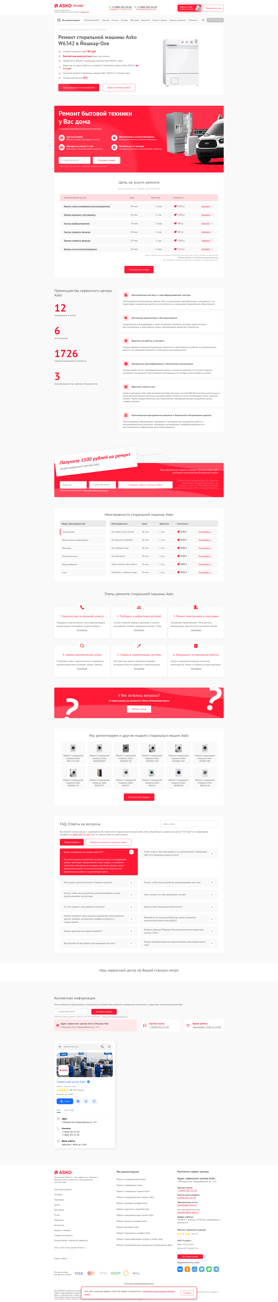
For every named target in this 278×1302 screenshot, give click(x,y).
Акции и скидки (159, 20)
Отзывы (124, 20)
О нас (114, 20)
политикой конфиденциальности (95, 490)
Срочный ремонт (92, 20)
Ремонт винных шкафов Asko (132, 1221)
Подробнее (82, 630)
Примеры (59, 1199)
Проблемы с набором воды (124, 572)
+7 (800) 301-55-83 (122, 7)
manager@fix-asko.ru (188, 1212)
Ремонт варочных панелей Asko (133, 1209)
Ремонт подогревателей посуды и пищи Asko (140, 1239)
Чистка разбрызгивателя (76, 223)
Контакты (193, 20)
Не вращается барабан (122, 540)
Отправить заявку (106, 160)
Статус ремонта (215, 20)
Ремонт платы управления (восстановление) (87, 206)
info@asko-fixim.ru (187, 1205)
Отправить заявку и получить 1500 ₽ (145, 485)
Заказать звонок (139, 709)
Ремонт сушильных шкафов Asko (133, 1232)
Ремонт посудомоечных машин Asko (135, 1197)
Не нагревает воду (120, 548)
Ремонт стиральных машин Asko (133, 1191)
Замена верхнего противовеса (80, 214)
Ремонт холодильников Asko (131, 1179)
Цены (104, 20)
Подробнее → (205, 532)
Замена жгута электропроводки (80, 249)
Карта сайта (60, 1258)
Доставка (134, 20)
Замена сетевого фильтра (77, 240)
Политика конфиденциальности (139, 1283)
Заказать (205, 206)
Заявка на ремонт (178, 20)
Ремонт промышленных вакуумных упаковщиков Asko (145, 1244)
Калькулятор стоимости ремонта (71, 1240)
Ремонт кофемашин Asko (129, 1185)
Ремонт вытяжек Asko (128, 1227)
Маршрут (67, 1101)
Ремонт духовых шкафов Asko (132, 1203)
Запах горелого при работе (124, 564)
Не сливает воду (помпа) (122, 531)
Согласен (187, 1293)
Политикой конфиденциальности (115, 1016)
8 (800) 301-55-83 (186, 1197)
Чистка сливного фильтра (77, 232)
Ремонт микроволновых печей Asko (135, 1215)
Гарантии (145, 20)
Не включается (118, 556)
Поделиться (180, 1269)
